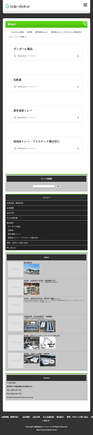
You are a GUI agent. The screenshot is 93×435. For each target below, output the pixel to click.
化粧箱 (29, 32)
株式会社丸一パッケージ (43, 427)
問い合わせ (11, 248)
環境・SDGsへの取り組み (17, 243)
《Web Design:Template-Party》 (46, 430)
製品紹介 (10, 223)
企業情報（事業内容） (16, 203)
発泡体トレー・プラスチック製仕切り (66, 32)
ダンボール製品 (17, 32)
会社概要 (10, 208)
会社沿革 (10, 213)
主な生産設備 (12, 218)
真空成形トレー (41, 32)
